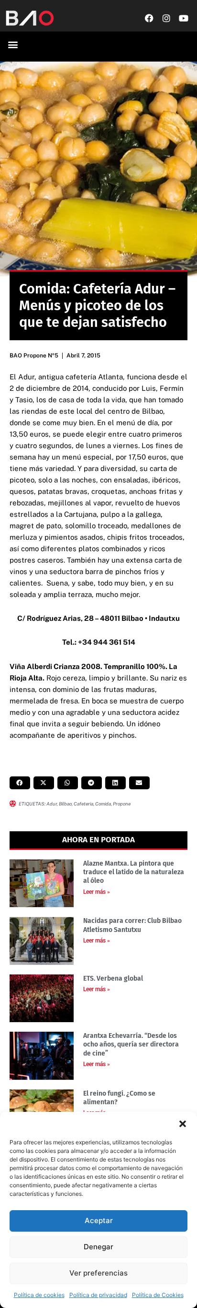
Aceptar (99, 1220)
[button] (182, 1124)
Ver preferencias (98, 1272)
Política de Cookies (158, 1294)
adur (51, 803)
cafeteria (83, 803)
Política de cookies (39, 1294)
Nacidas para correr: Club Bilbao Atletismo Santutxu (132, 925)
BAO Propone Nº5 (34, 355)
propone (122, 803)
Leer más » (96, 892)
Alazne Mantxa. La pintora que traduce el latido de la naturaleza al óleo (133, 872)
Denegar (98, 1246)
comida (103, 803)
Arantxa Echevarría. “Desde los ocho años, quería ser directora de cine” (131, 1044)
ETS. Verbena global (113, 978)
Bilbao (65, 803)
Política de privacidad (98, 1294)
